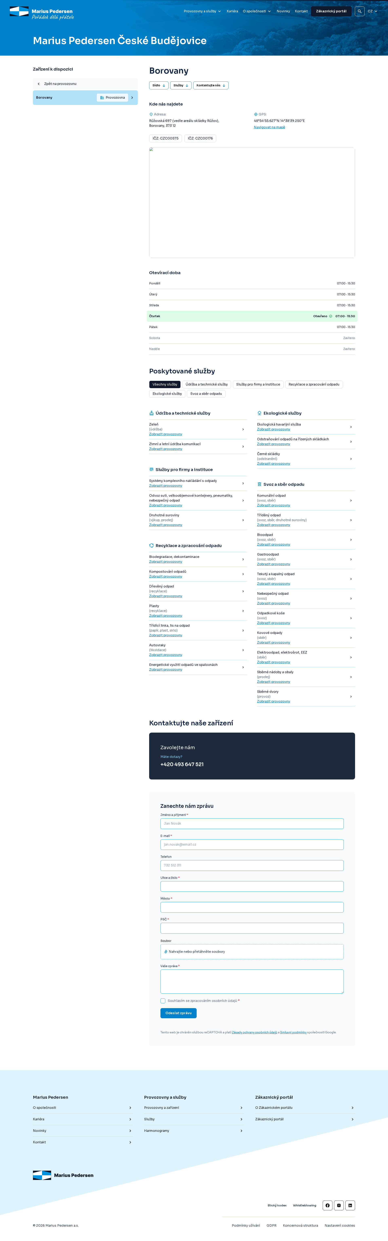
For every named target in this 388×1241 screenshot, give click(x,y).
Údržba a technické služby (207, 384)
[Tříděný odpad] (306, 520)
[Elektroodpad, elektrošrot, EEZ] (306, 657)
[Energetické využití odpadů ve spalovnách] (198, 667)
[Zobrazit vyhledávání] (360, 11)
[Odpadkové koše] (306, 618)
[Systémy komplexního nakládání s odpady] (198, 483)
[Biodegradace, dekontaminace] (198, 559)
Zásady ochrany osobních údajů (254, 1032)
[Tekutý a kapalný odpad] (306, 579)
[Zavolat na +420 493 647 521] (182, 761)
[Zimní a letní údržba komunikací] (198, 446)
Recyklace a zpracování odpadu (314, 384)
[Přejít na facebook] (327, 1205)
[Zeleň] (198, 429)
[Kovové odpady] (306, 637)
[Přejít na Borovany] (85, 97)
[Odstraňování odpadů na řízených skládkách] (306, 441)
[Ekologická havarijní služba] (306, 427)
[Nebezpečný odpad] (306, 598)
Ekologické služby (167, 394)
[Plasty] (198, 611)
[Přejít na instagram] (339, 1205)
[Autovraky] (198, 650)
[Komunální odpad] (306, 500)
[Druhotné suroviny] (198, 520)
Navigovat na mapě (269, 127)
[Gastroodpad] (306, 559)
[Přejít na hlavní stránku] (42, 11)
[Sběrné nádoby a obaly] (306, 677)
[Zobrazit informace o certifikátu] (308, 1179)
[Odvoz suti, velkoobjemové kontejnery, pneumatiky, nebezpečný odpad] (198, 500)
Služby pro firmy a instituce (258, 384)
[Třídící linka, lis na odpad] (198, 630)
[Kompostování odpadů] (198, 574)
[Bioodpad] (306, 539)
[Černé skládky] (306, 459)
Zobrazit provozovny (165, 434)
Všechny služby (165, 384)
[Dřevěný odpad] (198, 591)
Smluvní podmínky (293, 1032)
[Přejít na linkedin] (350, 1205)
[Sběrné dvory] (306, 696)
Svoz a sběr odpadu (206, 394)
